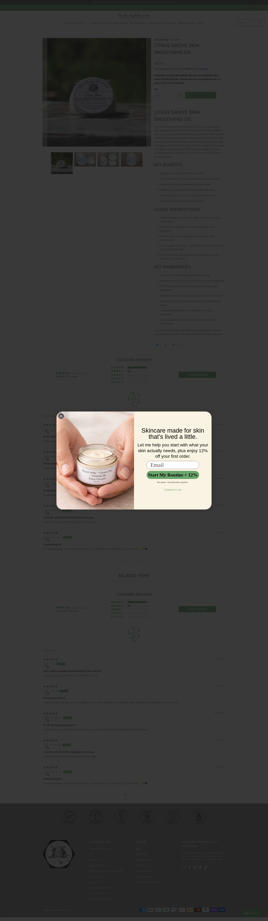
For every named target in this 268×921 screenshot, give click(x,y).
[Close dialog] (61, 416)
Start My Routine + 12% (173, 474)
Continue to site (173, 489)
